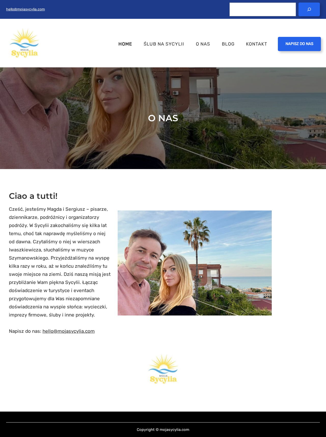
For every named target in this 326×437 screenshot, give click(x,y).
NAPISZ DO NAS (299, 43)
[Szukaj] (309, 9)
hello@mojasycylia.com (25, 9)
